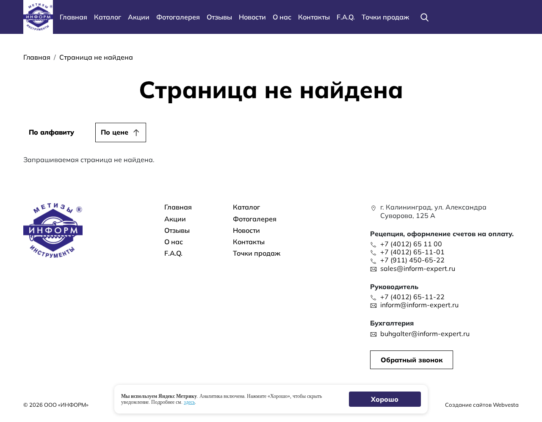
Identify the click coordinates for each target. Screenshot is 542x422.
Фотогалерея (178, 17)
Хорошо (385, 399)
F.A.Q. (346, 17)
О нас (282, 17)
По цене (114, 132)
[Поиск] (424, 17)
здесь (189, 402)
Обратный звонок (411, 360)
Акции (138, 17)
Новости (252, 17)
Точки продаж (385, 17)
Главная (73, 17)
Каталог (107, 17)
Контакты (314, 17)
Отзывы (219, 17)
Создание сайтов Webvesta (482, 404)
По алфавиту (51, 132)
